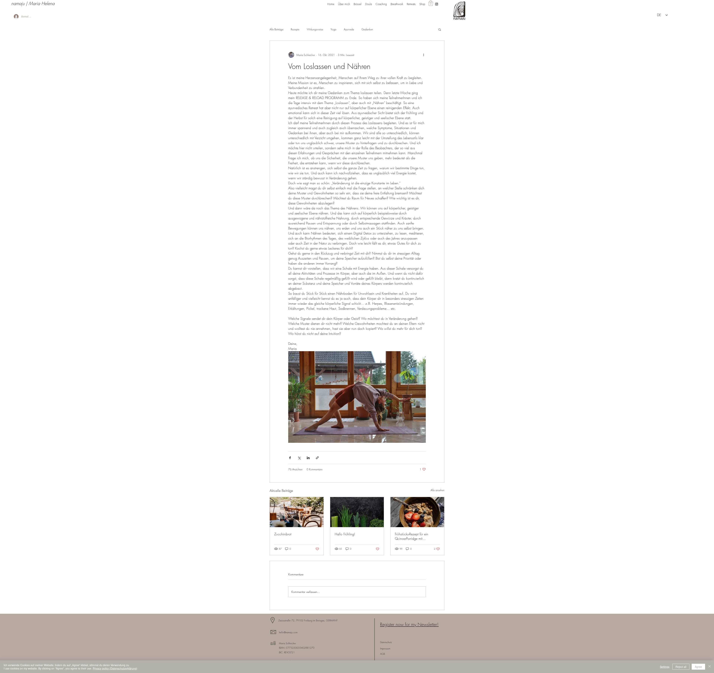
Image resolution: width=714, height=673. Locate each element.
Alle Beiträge (276, 29)
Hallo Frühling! (345, 534)
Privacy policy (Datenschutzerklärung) (115, 668)
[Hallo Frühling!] (357, 512)
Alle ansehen (437, 490)
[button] (430, 3)
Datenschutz (386, 642)
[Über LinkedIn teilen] (308, 458)
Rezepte (295, 29)
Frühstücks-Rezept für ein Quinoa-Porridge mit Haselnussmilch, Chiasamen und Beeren (414, 536)
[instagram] (436, 4)
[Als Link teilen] (317, 458)
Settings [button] (664, 667)
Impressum (385, 648)
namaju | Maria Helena (32, 3)
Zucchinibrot (282, 534)
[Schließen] (709, 666)
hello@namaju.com (288, 632)
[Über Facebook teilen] (290, 458)
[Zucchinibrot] (297, 512)
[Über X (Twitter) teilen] (299, 458)
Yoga (333, 29)
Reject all (681, 667)
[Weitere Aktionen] (423, 55)
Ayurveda (349, 29)
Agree (698, 667)
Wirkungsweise (315, 29)
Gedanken (367, 29)
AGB (382, 654)
